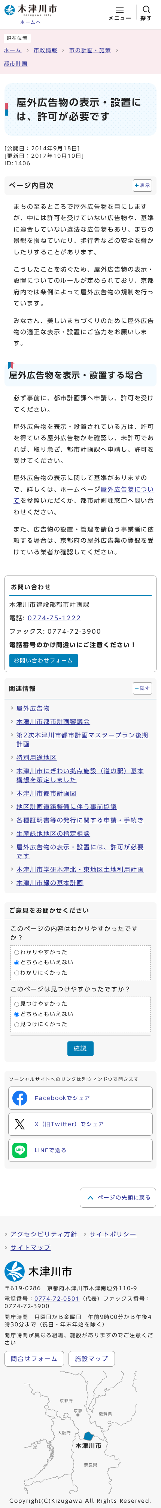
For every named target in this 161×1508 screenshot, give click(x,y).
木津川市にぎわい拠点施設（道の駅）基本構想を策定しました (80, 775)
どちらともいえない (47, 962)
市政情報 (46, 50)
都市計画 (16, 63)
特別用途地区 (36, 758)
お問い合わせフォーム (43, 660)
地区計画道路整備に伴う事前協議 (66, 807)
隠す (145, 688)
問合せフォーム (34, 1359)
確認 (80, 1048)
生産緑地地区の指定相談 (53, 834)
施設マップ (92, 1359)
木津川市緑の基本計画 (49, 883)
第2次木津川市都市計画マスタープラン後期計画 (82, 739)
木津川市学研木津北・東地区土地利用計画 (80, 869)
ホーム (13, 50)
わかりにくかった (44, 972)
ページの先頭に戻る (124, 1197)
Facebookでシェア (63, 1098)
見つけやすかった (44, 1004)
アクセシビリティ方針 (44, 1234)
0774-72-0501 (57, 1298)
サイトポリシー (112, 1234)
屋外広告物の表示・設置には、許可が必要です (80, 851)
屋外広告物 (33, 708)
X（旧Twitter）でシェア (69, 1124)
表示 (145, 185)
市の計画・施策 (90, 50)
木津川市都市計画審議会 (53, 722)
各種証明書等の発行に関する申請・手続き (80, 820)
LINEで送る (51, 1150)
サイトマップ (30, 1248)
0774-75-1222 (54, 618)
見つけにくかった (44, 1024)
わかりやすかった (44, 952)
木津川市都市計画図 (46, 793)
